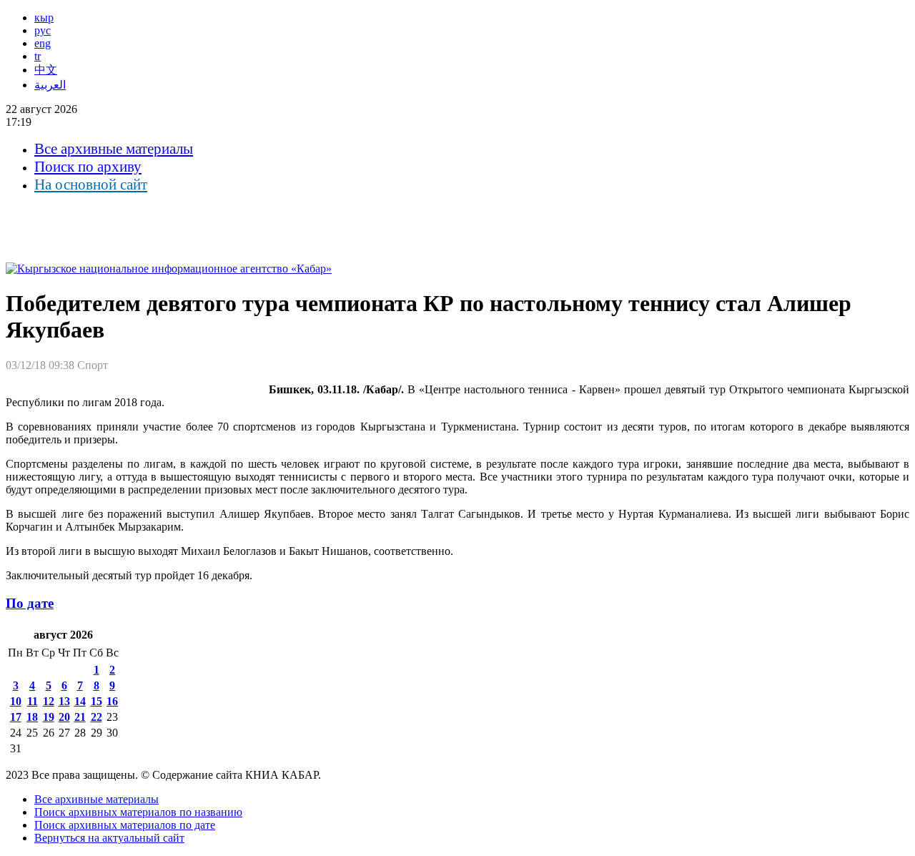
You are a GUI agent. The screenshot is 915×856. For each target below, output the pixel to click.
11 (32, 701)
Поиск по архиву (88, 166)
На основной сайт (90, 184)
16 (112, 701)
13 (64, 701)
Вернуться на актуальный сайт (109, 838)
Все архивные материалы (113, 148)
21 (80, 717)
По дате (30, 603)
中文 (45, 70)
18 (32, 717)
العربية (50, 85)
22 (96, 717)
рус (42, 30)
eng (42, 43)
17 (15, 717)
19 (48, 717)
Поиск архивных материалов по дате (124, 825)
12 (48, 701)
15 (96, 701)
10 (15, 701)
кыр (44, 17)
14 (80, 701)
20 (64, 717)
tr (37, 56)
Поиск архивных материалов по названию (138, 812)
